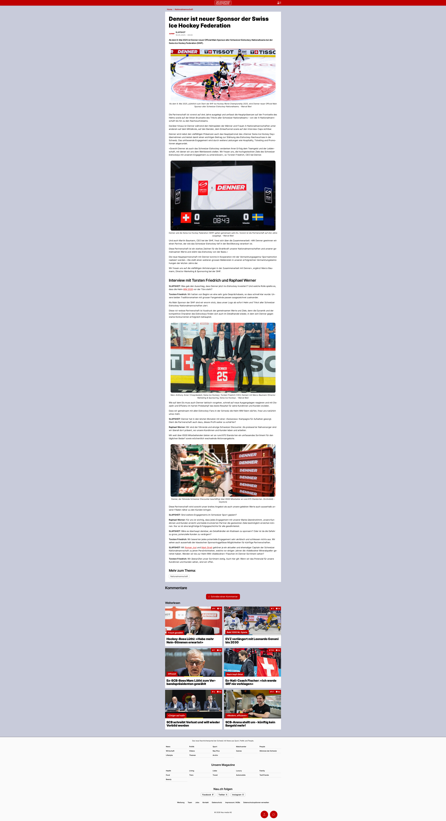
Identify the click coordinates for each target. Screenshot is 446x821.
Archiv (215, 755)
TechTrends (264, 775)
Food (168, 775)
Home (169, 9)
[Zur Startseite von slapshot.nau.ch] (223, 2)
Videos (192, 751)
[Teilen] (264, 814)
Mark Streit (206, 547)
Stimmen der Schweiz (268, 751)
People (262, 747)
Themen (192, 755)
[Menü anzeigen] (279, 3)
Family (262, 771)
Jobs (197, 802)
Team (190, 802)
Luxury (239, 771)
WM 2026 (188, 289)
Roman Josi (190, 547)
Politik (191, 747)
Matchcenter (241, 747)
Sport (215, 747)
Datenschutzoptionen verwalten (256, 802)
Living (191, 771)
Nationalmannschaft (184, 9)
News (168, 747)
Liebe (215, 771)
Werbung (180, 802)
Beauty (168, 779)
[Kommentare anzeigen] (273, 814)
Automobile (240, 775)
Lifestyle (169, 755)
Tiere (191, 775)
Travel (215, 775)
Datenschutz (217, 802)
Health (168, 771)
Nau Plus (216, 751)
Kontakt (206, 802)
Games (239, 751)
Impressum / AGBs (232, 802)
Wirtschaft (170, 751)
